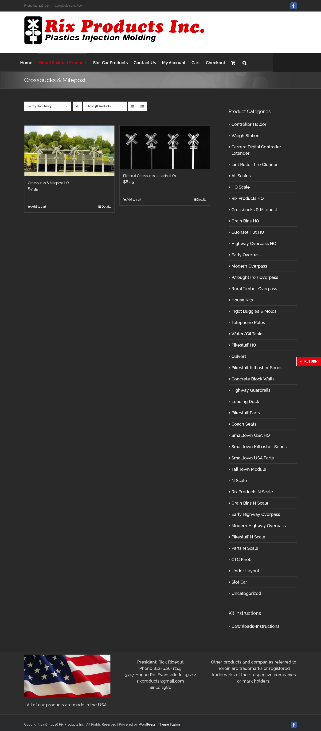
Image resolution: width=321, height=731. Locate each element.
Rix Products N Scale (252, 491)
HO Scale (240, 187)
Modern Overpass (249, 266)
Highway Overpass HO (253, 243)
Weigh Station (245, 135)
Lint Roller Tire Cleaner (254, 164)
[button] (245, 62)
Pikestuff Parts (245, 412)
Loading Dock (245, 401)
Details (106, 206)
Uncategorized (246, 593)
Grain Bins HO (245, 220)
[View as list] (142, 106)
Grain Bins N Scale (249, 503)
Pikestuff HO (243, 345)
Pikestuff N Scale (248, 536)
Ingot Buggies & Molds (254, 311)
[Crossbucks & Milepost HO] (69, 151)
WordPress (147, 724)
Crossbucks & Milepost (254, 209)
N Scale (239, 480)
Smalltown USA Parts (252, 457)
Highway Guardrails (250, 390)
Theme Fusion (169, 724)
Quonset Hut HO (247, 232)
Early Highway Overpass (255, 514)
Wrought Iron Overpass (254, 277)
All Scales (241, 175)
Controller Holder (248, 124)
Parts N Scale (244, 548)
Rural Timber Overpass (254, 288)
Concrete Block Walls (252, 378)
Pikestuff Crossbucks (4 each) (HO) (149, 176)
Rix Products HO (247, 198)
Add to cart (38, 206)
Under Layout (245, 570)
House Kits (242, 299)
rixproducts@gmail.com (69, 5)
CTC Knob (241, 559)
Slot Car (239, 582)
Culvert (238, 356)
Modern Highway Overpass (258, 525)
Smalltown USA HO (250, 435)
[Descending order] (77, 106)
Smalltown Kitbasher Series (259, 446)
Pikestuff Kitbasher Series (256, 367)
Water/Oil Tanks (247, 333)
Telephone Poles (248, 322)
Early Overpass (246, 254)
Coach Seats (243, 424)
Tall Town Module (248, 469)
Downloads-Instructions (255, 626)
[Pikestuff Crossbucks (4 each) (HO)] (165, 147)
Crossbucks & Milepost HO (48, 183)
